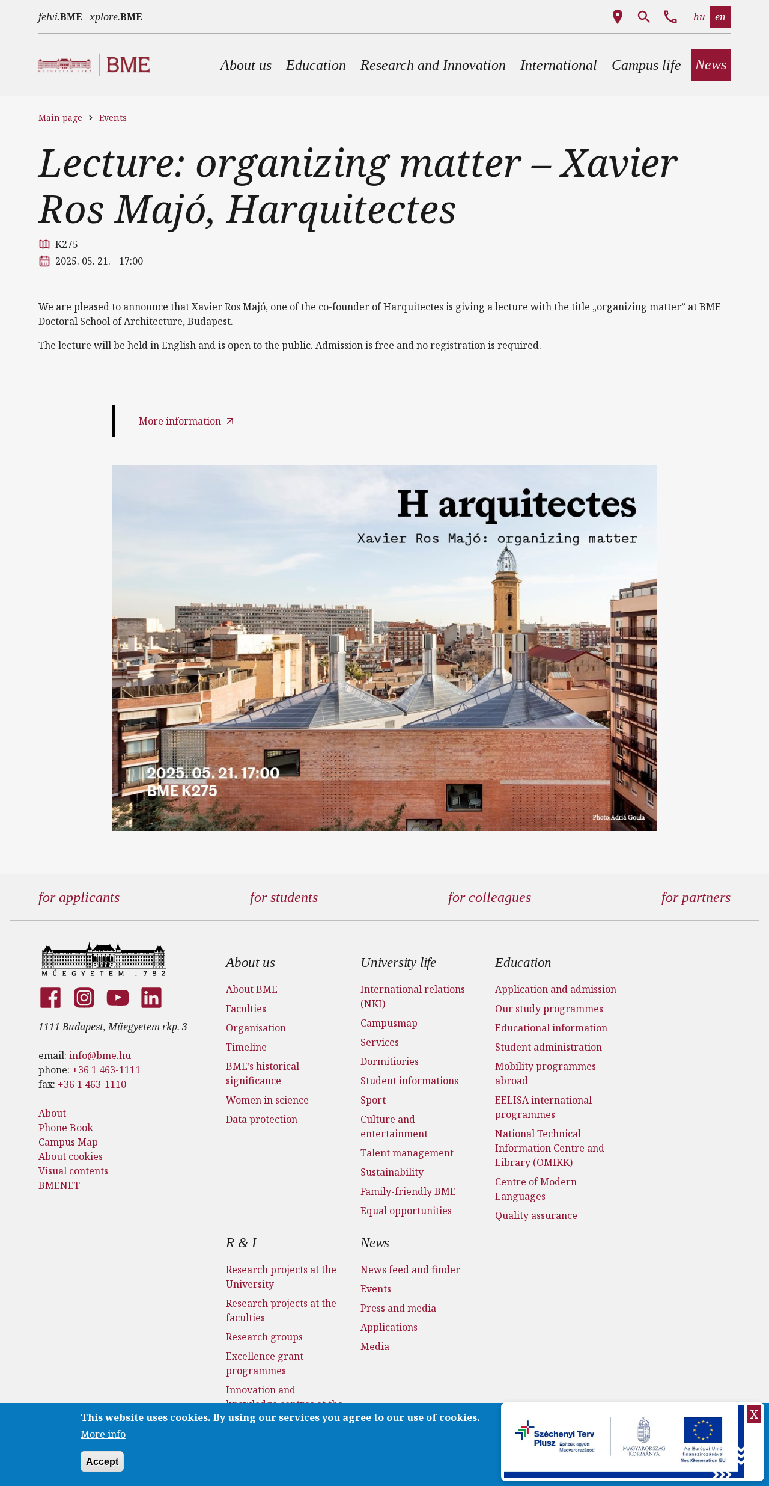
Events (113, 117)
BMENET (59, 1185)
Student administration (548, 1047)
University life (398, 962)
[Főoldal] (103, 959)
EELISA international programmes (543, 1107)
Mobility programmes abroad (545, 1073)
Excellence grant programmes (264, 1363)
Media (374, 1346)
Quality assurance (536, 1215)
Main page (60, 117)
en (720, 16)
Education (523, 962)
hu (699, 16)
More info (103, 1434)
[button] (246, 65)
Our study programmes (549, 1008)
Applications (389, 1327)
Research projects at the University (281, 1277)
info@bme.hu (100, 1055)
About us (250, 962)
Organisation (256, 1027)
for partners (696, 897)
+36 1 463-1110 (92, 1084)
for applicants (79, 897)
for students (284, 897)
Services (379, 1042)
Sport (373, 1100)
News (374, 1242)
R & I (241, 1242)
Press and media (398, 1308)
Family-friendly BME (408, 1191)
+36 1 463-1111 (106, 1069)
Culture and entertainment (394, 1126)
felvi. (60, 16)
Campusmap (389, 1023)
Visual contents (73, 1170)
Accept (102, 1461)
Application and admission (555, 989)
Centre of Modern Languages (536, 1189)
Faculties (246, 1008)
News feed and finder (410, 1269)
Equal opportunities (406, 1210)
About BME (252, 989)
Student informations (409, 1080)
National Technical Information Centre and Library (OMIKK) (549, 1148)
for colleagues (489, 897)
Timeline (246, 1047)
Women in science (267, 1100)
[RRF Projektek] (625, 1441)
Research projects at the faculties (281, 1310)
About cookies (70, 1156)
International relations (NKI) (412, 996)
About (52, 1113)
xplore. (116, 16)
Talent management (407, 1152)
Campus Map (68, 1142)
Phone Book (65, 1127)
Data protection (261, 1119)
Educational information (551, 1027)
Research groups (264, 1336)
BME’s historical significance (262, 1073)
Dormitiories (389, 1061)
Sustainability (392, 1172)
